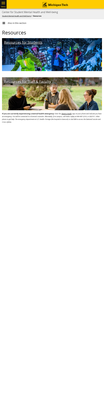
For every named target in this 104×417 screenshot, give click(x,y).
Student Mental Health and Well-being (16, 16)
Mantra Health (67, 113)
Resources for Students (23, 42)
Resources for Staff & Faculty (27, 81)
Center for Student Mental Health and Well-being (30, 12)
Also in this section (17, 23)
